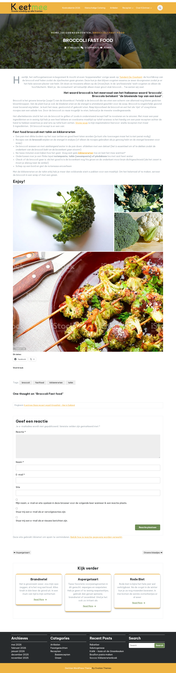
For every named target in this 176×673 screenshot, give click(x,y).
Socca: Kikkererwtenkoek (103, 657)
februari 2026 (18, 648)
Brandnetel (39, 579)
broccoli (26, 382)
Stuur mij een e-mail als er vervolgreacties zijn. (41, 511)
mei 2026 (16, 644)
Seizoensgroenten (76, 32)
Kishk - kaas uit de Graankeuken (107, 651)
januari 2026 (18, 651)
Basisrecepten (62, 654)
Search (159, 645)
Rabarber (94, 644)
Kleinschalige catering (95, 8)
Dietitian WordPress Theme (88, 668)
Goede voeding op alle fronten (26, 11)
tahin (70, 382)
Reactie (21, 431)
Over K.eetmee (143, 8)
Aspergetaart (88, 579)
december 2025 (20, 654)
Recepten (127, 8)
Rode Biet (137, 579)
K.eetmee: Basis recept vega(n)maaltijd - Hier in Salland (49, 405)
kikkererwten (56, 382)
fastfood (39, 382)
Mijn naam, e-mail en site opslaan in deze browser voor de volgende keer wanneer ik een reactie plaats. (71, 503)
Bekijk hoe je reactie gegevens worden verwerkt (96, 537)
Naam (20, 462)
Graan (58, 657)
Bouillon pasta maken (101, 654)
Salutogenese (97, 648)
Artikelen (114, 8)
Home (55, 32)
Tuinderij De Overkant (130, 77)
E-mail (20, 474)
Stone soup (81, 122)
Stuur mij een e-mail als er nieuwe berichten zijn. (42, 520)
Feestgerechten (59, 648)
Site (18, 487)
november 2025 (20, 657)
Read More (39, 599)
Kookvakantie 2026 (71, 8)
